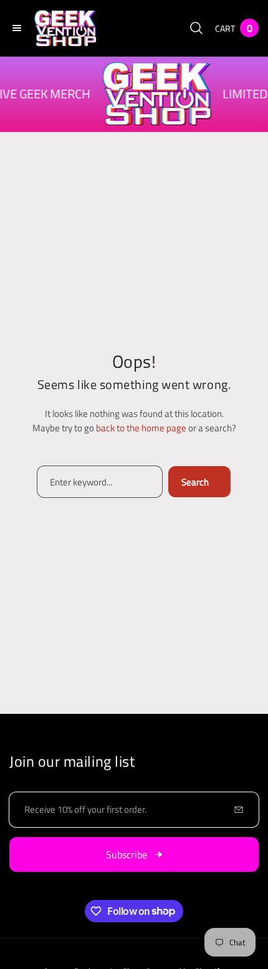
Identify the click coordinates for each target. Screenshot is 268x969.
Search (195, 482)
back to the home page (141, 428)
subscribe (126, 854)
